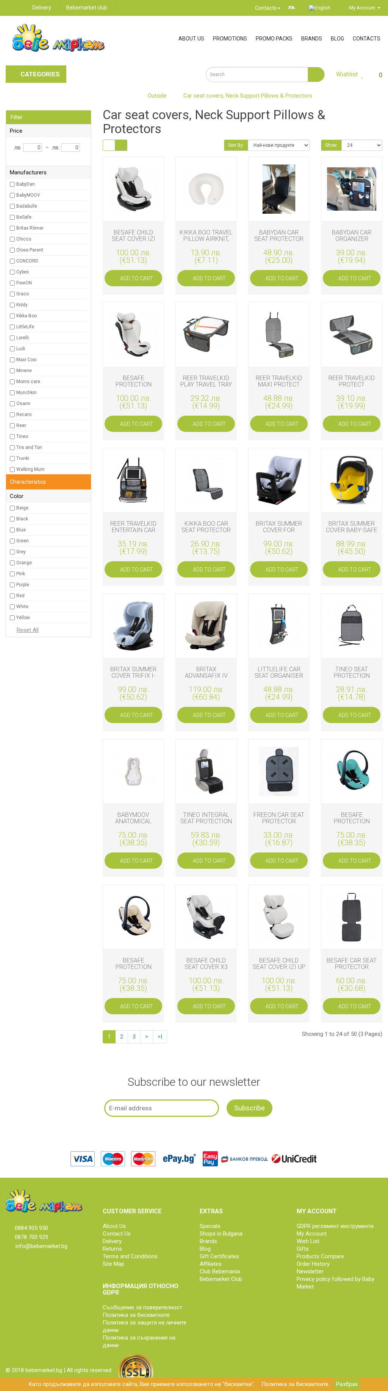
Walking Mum (30, 469)
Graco (22, 294)
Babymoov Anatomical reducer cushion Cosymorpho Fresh (133, 828)
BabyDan (25, 184)
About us (191, 39)
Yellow (23, 617)
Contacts (265, 8)
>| (160, 1036)
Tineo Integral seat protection (206, 818)
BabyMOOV (28, 195)
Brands (311, 39)
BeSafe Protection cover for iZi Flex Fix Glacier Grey (133, 391)
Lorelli (22, 337)
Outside (157, 95)
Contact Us (117, 1233)
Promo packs (274, 39)
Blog (337, 39)
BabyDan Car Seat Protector (279, 235)
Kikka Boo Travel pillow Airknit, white (206, 239)
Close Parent (29, 250)
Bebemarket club (86, 8)
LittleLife (25, 326)
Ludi (20, 348)
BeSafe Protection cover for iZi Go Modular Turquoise (351, 828)
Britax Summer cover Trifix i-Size (133, 676)
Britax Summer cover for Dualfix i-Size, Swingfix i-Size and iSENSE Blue (279, 537)
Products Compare (320, 1256)
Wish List (308, 1241)
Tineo (22, 436)
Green (22, 540)
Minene (24, 370)
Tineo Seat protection (352, 672)
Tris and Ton (29, 447)
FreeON (24, 283)
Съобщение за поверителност (142, 1307)
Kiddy (22, 304)
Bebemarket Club (221, 1279)
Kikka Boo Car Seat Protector (206, 527)
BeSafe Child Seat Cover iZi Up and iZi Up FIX (279, 967)
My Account (312, 1233)
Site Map (113, 1264)
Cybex (22, 272)
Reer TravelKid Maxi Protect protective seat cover (279, 387)
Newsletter (310, 1271)
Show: (331, 145)
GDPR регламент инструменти (335, 1226)
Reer (21, 425)
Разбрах (347, 1384)
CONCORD (27, 261)
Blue (21, 529)
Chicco (23, 239)
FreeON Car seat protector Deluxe (278, 821)
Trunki (22, 458)
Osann (23, 403)
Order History (313, 1264)
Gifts (303, 1248)
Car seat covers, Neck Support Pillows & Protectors (247, 95)
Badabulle (26, 206)
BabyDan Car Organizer (351, 235)
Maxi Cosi (26, 359)
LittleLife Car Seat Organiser (279, 672)
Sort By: (236, 145)
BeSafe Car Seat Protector (352, 963)
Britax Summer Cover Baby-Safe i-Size (351, 530)
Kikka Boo (26, 315)
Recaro (23, 414)
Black (22, 519)
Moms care (28, 381)
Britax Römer (30, 228)
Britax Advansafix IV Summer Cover (206, 676)
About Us (114, 1226)
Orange (24, 562)
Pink (20, 573)
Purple (22, 584)
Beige (22, 508)
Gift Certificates (219, 1256)
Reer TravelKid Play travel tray (206, 381)
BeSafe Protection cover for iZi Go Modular (133, 970)
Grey (21, 551)
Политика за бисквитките (295, 1384)
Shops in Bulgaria (221, 1233)
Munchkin (26, 392)
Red (20, 595)
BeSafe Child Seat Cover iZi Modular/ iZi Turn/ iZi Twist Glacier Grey (133, 245)
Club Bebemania (220, 1271)
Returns (112, 1248)
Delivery (41, 8)
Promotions (230, 39)
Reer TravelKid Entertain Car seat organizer (133, 530)
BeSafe (23, 217)
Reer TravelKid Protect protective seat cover (352, 387)
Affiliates (211, 1264)
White (22, 606)
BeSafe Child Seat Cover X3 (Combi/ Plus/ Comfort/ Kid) (206, 970)
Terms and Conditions (130, 1256)
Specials (210, 1226)
